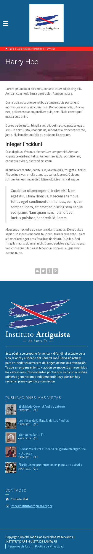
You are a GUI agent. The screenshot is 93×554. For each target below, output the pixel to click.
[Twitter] (43, 271)
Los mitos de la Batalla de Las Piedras (43, 420)
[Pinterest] (55, 271)
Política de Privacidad (49, 546)
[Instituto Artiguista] (46, 23)
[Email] (37, 271)
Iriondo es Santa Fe (31, 435)
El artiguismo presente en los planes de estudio (50, 465)
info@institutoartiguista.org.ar (31, 506)
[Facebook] (49, 271)
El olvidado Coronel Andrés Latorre (41, 406)
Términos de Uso (19, 546)
